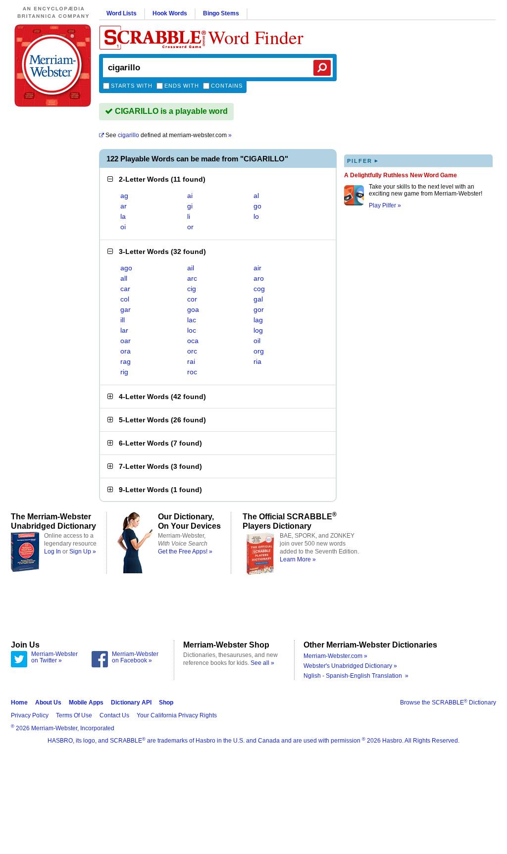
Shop (166, 702)
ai (190, 196)
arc (192, 278)
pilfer (363, 160)
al (256, 196)
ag (124, 196)
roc (192, 372)
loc (191, 330)
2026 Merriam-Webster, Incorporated (62, 728)
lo (256, 216)
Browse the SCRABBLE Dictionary (448, 702)
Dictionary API (131, 702)
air (257, 268)
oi (123, 227)
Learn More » (298, 559)
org (259, 351)
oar (125, 341)
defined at (168, 135)
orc (192, 351)
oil (257, 341)
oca (193, 341)
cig (191, 289)
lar (124, 330)
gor (259, 309)
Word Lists (121, 13)
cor (192, 299)
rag (125, 361)
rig (124, 372)
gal (258, 299)
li (188, 216)
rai (191, 361)
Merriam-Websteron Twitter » (54, 657)
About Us (48, 702)
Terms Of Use (74, 715)
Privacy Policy (30, 715)
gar (125, 309)
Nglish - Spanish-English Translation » (356, 675)
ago (126, 268)
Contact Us (114, 715)
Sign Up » (82, 551)
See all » (262, 662)
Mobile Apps (86, 702)
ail (190, 268)
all (123, 278)
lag (258, 320)
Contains (227, 86)
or (190, 227)
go (257, 206)
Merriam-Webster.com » (335, 656)
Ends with (181, 86)
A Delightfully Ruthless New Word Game (400, 175)
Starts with (131, 86)
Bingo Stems (221, 13)
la (123, 216)
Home (19, 702)
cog (259, 289)
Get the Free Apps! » (185, 551)
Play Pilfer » (385, 205)
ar (123, 206)
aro (259, 278)
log (258, 330)
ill (122, 320)
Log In (52, 551)
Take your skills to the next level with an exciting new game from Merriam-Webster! (425, 190)
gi (190, 206)
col (124, 299)
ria (257, 361)
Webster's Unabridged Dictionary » (350, 665)
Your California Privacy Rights (177, 715)
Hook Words (169, 13)
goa (193, 309)
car (125, 289)
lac (191, 320)
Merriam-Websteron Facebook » (135, 657)
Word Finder (256, 37)
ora (125, 351)
